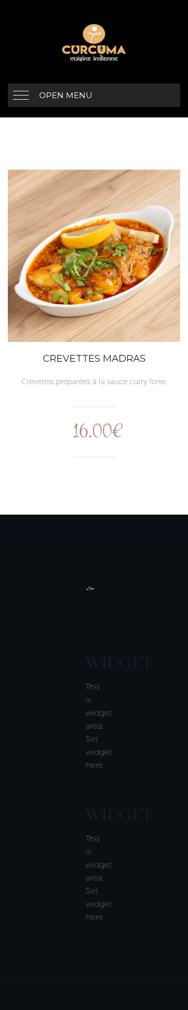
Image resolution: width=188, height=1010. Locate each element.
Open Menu (65, 95)
